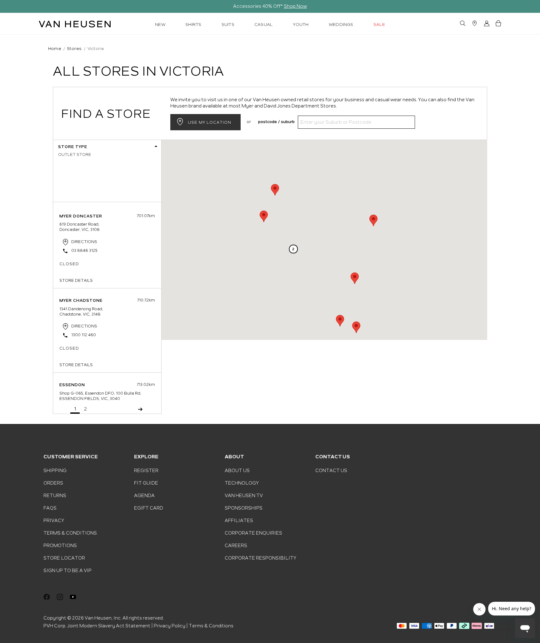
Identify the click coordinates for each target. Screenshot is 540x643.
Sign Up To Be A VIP (67, 570)
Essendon (72, 385)
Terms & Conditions (70, 533)
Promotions (60, 545)
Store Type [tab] (72, 147)
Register (146, 470)
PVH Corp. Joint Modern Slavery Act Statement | (98, 625)
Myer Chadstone (80, 300)
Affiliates (239, 520)
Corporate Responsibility (260, 558)
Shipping (55, 470)
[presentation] (8, 6)
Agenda (144, 495)
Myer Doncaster (80, 216)
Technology (242, 483)
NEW (160, 24)
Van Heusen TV (244, 495)
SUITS (228, 24)
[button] (340, 320)
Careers (236, 545)
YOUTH (301, 24)
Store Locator (64, 558)
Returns (54, 495)
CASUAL (263, 24)
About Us (237, 470)
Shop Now (295, 6)
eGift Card (148, 508)
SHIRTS (193, 24)
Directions (84, 241)
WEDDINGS (341, 24)
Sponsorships (243, 508)
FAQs (50, 508)
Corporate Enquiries (253, 533)
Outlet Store (74, 154)
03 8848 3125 (84, 250)
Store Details (76, 280)
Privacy (53, 520)
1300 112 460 (83, 335)
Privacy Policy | (171, 625)
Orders (53, 483)
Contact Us (331, 470)
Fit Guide (146, 483)
